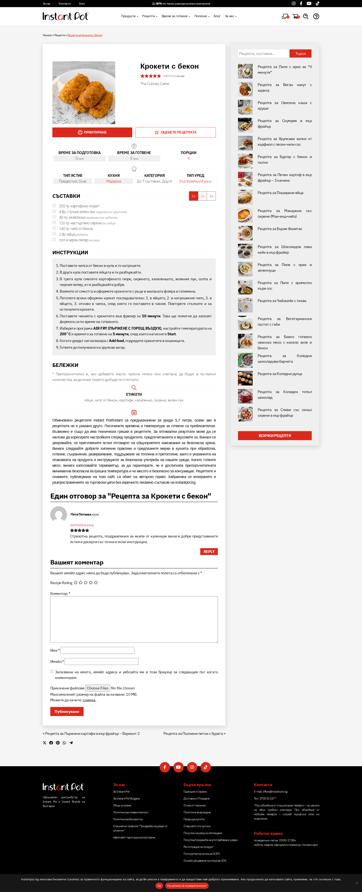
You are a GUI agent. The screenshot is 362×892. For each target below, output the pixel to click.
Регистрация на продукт (199, 847)
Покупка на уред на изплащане (203, 833)
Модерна (113, 181)
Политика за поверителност (131, 812)
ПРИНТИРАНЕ (95, 132)
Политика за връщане (197, 812)
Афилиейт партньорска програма (134, 837)
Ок (159, 885)
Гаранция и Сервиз (195, 791)
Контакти (65, 3)
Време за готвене (174, 16)
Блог (82, 3)
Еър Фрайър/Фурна (195, 181)
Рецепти (148, 16)
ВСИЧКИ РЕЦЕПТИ (275, 435)
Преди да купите (194, 819)
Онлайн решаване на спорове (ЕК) (205, 860)
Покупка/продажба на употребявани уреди (211, 840)
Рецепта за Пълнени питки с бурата (193, 733)
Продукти (128, 16)
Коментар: (60, 593)
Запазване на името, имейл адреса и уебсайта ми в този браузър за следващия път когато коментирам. (136, 675)
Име (55, 650)
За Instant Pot (121, 791)
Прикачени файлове (67, 688)
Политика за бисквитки (128, 819)
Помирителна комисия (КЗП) (202, 854)
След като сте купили (197, 826)
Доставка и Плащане (196, 798)
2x (202, 196)
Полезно (200, 16)
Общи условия (122, 805)
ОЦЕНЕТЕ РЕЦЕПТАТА (178, 132)
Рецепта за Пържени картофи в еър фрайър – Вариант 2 (92, 733)
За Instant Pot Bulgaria (126, 798)
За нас (46, 3)
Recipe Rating (61, 582)
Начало (47, 35)
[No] (357, 883)
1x (193, 196)
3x (211, 196)
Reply (209, 551)
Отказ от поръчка (194, 805)
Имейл (57, 661)
